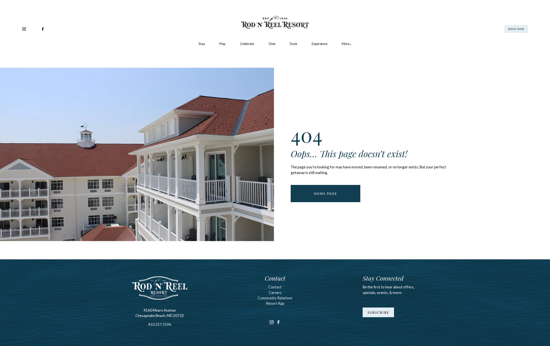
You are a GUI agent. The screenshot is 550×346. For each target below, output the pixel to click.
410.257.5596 (159, 324)
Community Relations (275, 298)
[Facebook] (43, 29)
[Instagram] (24, 29)
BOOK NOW (516, 29)
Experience (319, 44)
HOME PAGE (325, 193)
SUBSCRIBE (378, 312)
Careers (275, 292)
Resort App (275, 303)
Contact (275, 287)
